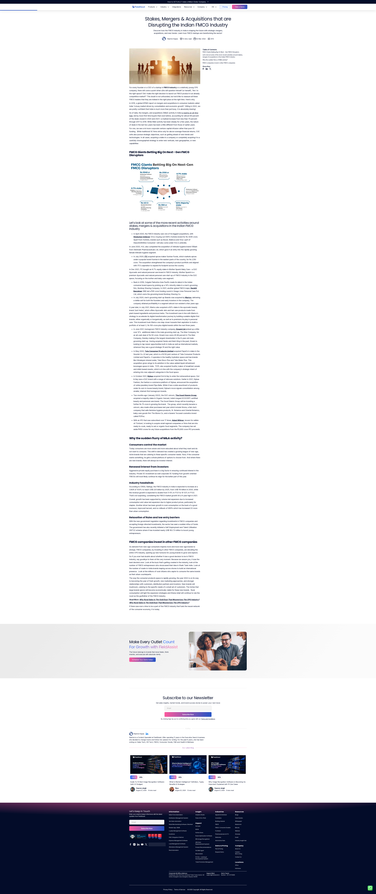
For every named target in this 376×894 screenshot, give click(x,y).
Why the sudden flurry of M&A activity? (215, 60)
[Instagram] (134, 844)
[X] (210, 68)
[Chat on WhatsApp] (370, 888)
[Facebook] (203, 68)
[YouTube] (142, 844)
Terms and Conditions (208, 719)
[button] (152, 7)
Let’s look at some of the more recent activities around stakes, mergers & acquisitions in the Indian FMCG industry (223, 56)
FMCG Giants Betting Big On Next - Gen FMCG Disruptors (221, 52)
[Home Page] (138, 7)
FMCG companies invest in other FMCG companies (219, 63)
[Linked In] (206, 68)
